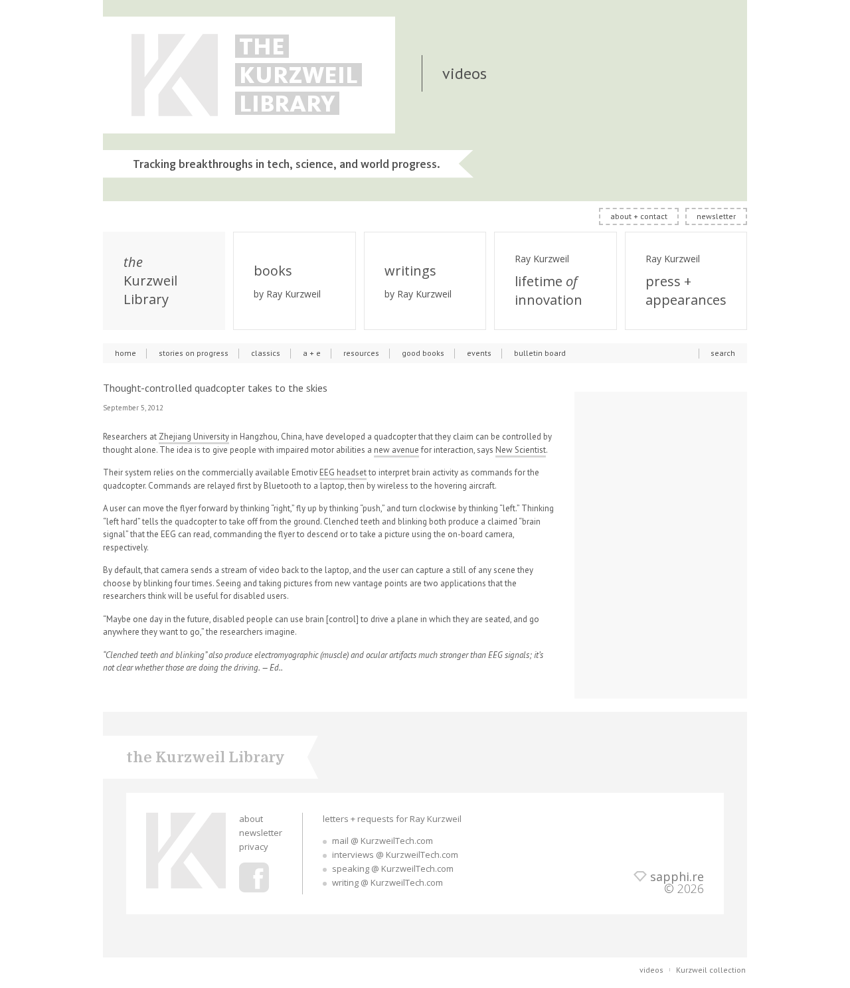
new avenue (396, 449)
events (479, 353)
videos (651, 970)
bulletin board (540, 353)
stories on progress (193, 353)
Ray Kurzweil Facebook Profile (254, 877)
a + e (312, 353)
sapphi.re (677, 876)
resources (361, 353)
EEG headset (343, 472)
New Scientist (520, 449)
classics (265, 353)
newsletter (716, 216)
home (125, 353)
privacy (253, 847)
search (723, 353)
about (251, 819)
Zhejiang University (194, 436)
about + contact (638, 216)
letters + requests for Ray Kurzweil (392, 819)
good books (423, 353)
